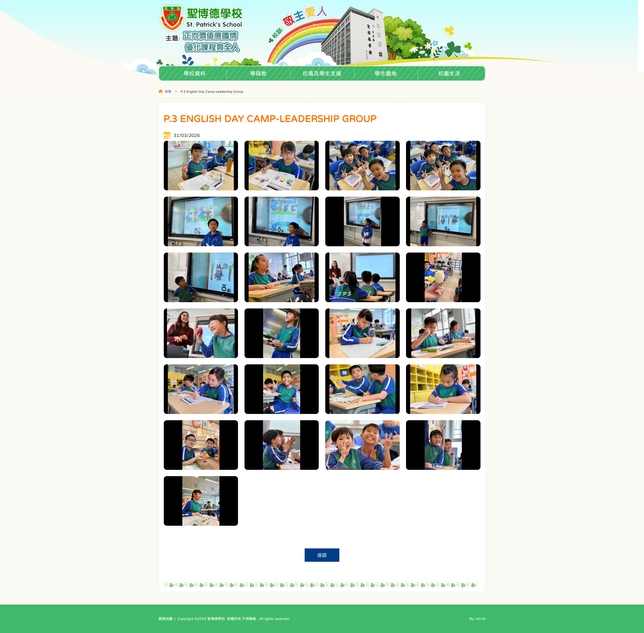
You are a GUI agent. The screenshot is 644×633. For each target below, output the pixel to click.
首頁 (168, 91)
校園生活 (449, 73)
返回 (322, 555)
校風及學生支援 (322, 73)
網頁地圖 (165, 618)
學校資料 (195, 73)
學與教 (258, 73)
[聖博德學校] (201, 30)
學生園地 (386, 73)
